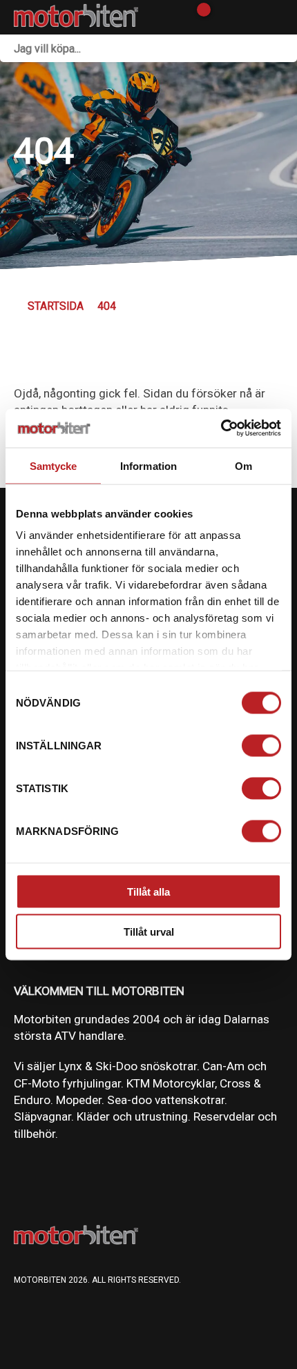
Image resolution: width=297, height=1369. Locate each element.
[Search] (283, 48)
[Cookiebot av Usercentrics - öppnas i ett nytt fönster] (220, 428)
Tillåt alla (148, 891)
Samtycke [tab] (53, 465)
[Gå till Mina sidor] (223, 17)
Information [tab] (148, 465)
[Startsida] (76, 17)
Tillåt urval (149, 932)
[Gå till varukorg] (198, 17)
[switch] (261, 745)
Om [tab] (243, 465)
